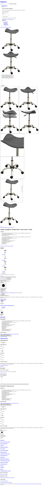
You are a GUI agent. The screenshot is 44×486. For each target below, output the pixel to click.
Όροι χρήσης (20, 483)
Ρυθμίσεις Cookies (36, 483)
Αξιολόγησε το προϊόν (3, 299)
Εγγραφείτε (7, 477)
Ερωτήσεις (1, 366)
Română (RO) (6, 23)
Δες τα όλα (2, 248)
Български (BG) (6, 24)
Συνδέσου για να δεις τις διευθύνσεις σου (7, 19)
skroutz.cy (1, 482)
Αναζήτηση (3, 85)
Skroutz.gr (3, 1)
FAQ (17, 483)
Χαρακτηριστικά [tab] (2, 388)
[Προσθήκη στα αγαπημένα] (0, 86)
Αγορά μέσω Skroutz (4, 447)
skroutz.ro (4, 482)
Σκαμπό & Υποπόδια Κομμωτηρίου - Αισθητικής (7, 227)
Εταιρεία (2, 465)
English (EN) (5, 22)
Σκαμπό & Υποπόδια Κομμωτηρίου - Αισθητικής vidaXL (11, 403)
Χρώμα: (2, 247)
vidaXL (1, 403)
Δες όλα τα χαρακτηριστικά (4, 365)
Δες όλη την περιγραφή (3, 336)
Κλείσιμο (2, 376)
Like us (1, 477)
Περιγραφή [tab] (1, 387)
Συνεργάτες (2, 440)
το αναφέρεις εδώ (11, 428)
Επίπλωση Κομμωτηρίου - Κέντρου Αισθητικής (8, 292)
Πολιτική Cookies (30, 483)
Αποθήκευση (4, 20)
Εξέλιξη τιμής (2, 231)
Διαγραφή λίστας (9, 27)
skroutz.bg (10, 482)
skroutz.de (7, 482)
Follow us (4, 477)
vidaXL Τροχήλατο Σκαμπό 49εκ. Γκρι (7, 305)
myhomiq (20, 292)
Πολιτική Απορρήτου (25, 483)
